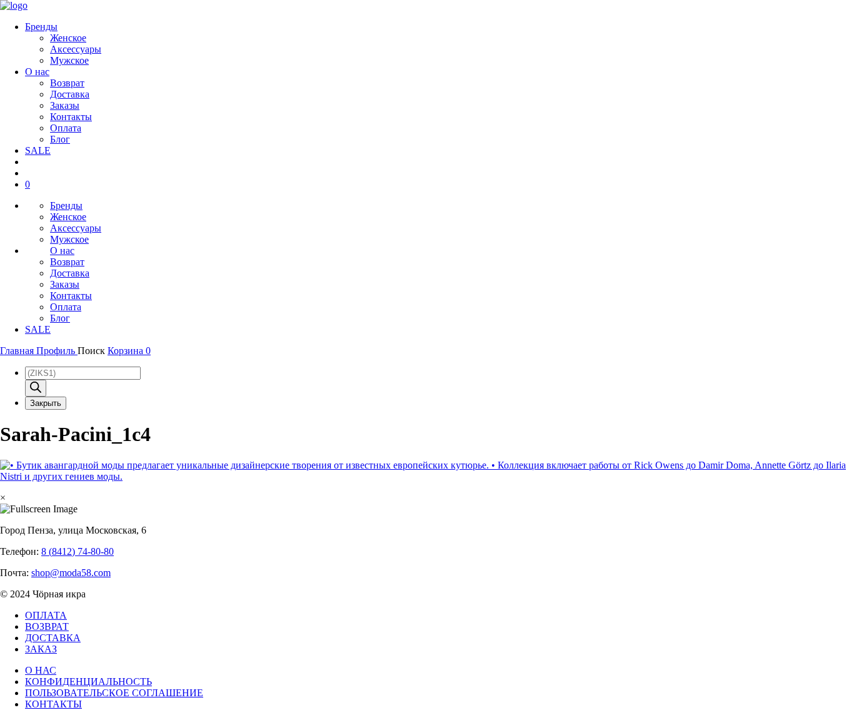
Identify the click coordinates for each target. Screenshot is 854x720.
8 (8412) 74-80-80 (77, 551)
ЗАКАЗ (41, 649)
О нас (37, 71)
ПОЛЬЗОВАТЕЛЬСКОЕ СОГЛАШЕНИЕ (114, 692)
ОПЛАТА (46, 615)
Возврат (67, 83)
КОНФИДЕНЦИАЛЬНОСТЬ (88, 681)
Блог (60, 139)
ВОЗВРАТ (47, 626)
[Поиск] (35, 388)
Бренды (41, 26)
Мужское (69, 60)
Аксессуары (75, 49)
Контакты (71, 116)
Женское (68, 38)
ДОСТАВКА (53, 637)
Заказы (64, 105)
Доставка (69, 94)
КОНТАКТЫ (53, 704)
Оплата (65, 128)
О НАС (40, 670)
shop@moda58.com (71, 572)
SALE (38, 150)
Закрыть (45, 403)
